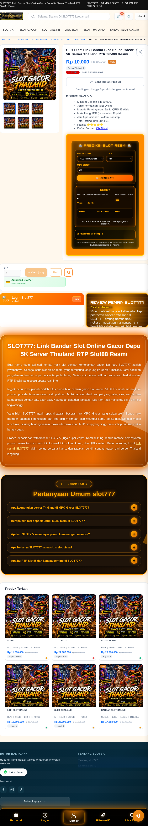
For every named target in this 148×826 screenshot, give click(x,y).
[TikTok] (21, 789)
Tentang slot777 (88, 760)
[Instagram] (12, 789)
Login (45, 820)
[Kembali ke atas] (139, 806)
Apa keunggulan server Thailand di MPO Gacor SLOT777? (50, 507)
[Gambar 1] (9, 109)
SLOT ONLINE (130, 3)
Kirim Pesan (16, 772)
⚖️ (128, 16)
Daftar (74, 820)
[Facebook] (3, 789)
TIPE (109, 153)
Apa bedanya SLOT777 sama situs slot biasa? (41, 547)
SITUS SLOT (94, 6)
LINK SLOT (72, 29)
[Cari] (33, 16)
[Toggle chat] (138, 816)
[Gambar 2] (23, 109)
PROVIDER (84, 153)
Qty (6, 268)
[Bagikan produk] (140, 52)
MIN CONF (83, 165)
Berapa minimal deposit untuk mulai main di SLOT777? (48, 520)
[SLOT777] (11, 16)
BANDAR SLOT (110, 3)
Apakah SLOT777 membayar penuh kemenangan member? (50, 534)
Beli (55, 272)
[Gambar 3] (37, 109)
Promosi (16, 820)
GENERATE (105, 178)
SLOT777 (92, 3)
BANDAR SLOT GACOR (124, 29)
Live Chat (132, 820)
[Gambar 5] (23, 123)
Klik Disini (102, 128)
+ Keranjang (36, 272)
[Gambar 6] (37, 123)
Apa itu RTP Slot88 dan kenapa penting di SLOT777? (46, 560)
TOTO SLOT (21, 39)
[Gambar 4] (9, 123)
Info (77, 299)
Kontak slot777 (87, 765)
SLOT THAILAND (94, 29)
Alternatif (103, 820)
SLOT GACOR (28, 29)
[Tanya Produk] (68, 272)
